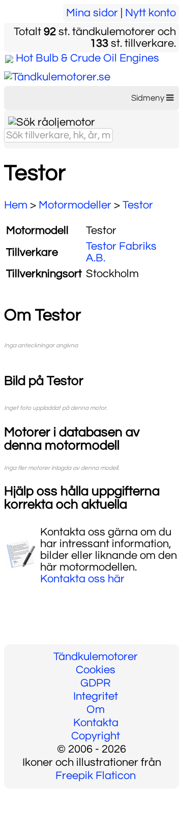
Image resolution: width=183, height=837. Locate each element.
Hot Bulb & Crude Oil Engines (87, 58)
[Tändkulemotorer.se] (57, 77)
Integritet (95, 696)
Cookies (95, 670)
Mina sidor (92, 13)
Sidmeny (148, 98)
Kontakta (95, 723)
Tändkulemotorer (95, 657)
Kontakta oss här (82, 579)
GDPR (95, 683)
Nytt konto (150, 13)
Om (95, 709)
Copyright (95, 736)
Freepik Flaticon (95, 776)
